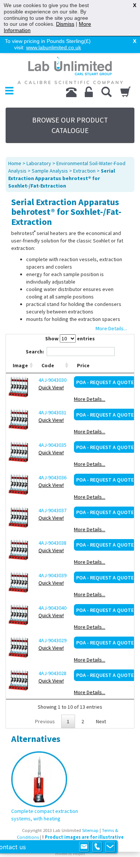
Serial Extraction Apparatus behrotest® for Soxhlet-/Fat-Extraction (61, 178)
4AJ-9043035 (52, 445)
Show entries (70, 338)
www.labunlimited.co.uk (53, 47)
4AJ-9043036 (52, 477)
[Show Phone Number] (97, 847)
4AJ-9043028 (52, 673)
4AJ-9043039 (52, 575)
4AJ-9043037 (52, 510)
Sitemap (90, 830)
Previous (45, 721)
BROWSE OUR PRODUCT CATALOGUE (70, 125)
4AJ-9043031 (52, 412)
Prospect (79, 854)
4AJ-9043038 (52, 542)
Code (47, 365)
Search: (35, 351)
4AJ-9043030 (52, 380)
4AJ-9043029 (52, 640)
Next (101, 721)
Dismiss (65, 24)
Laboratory (39, 163)
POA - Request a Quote (105, 382)
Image (20, 365)
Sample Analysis (50, 170)
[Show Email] (84, 847)
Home (14, 163)
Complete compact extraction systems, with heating (44, 815)
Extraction (84, 170)
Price (83, 365)
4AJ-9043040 (52, 607)
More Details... (89, 399)
